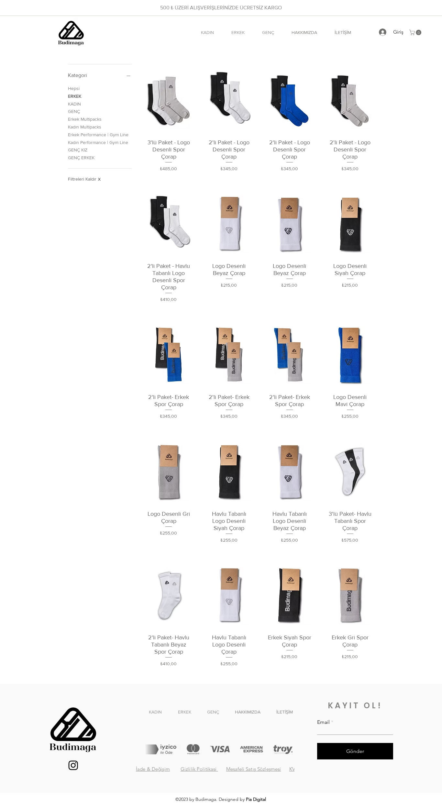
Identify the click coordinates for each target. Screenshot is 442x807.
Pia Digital (256, 799)
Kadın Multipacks (84, 126)
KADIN (74, 103)
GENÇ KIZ (77, 149)
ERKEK (74, 96)
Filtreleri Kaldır (84, 179)
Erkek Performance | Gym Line (98, 134)
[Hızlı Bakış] (169, 100)
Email (323, 722)
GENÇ (74, 111)
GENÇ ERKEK (81, 157)
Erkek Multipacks (85, 119)
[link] (416, 32)
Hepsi (74, 88)
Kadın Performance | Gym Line (98, 142)
